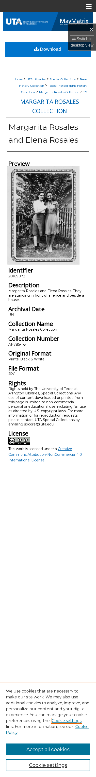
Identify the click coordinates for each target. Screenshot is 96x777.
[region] (48, 729)
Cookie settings (66, 720)
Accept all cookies (48, 749)
